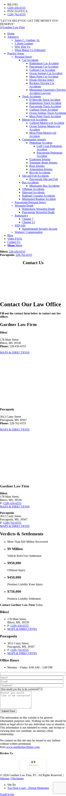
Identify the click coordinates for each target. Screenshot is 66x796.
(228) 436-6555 (16, 7)
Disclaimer (17, 778)
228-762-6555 (24, 254)
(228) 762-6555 (16, 14)
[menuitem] (36, 4)
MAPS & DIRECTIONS (15, 352)
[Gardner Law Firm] (12, 27)
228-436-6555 (17, 251)
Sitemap (4, 778)
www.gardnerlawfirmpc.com (23, 747)
